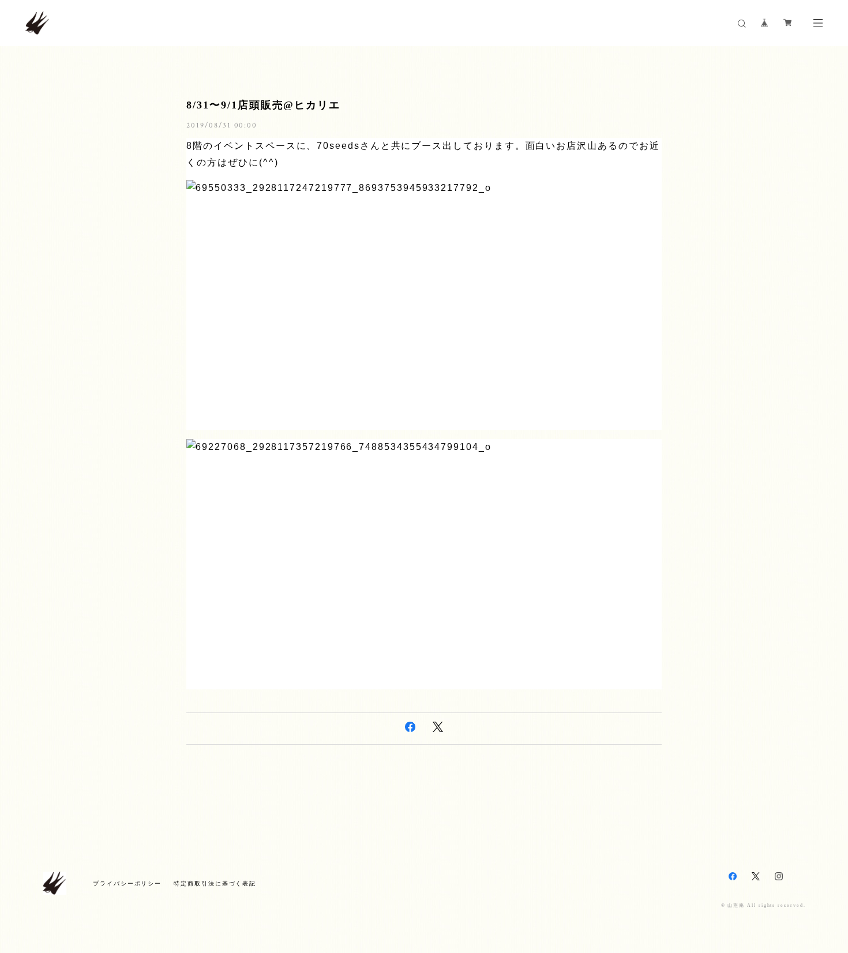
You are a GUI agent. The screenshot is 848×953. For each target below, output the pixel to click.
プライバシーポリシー (127, 883)
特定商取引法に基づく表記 (215, 883)
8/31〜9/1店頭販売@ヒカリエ (263, 105)
